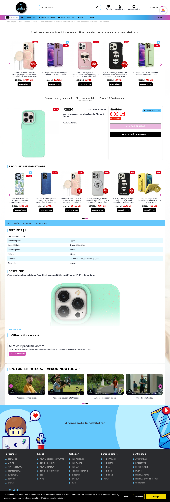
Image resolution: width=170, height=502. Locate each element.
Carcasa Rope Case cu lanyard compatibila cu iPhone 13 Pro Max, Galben (149, 200)
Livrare (11, 463)
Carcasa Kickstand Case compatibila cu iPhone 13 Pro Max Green (145, 73)
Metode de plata (15, 467)
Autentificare (141, 459)
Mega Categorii (67, 18)
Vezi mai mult (15, 329)
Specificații (13, 223)
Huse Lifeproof (109, 463)
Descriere (28, 223)
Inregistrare (140, 463)
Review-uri (41, 223)
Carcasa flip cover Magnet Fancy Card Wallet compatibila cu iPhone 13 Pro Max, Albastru (46, 200)
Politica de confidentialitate (52, 459)
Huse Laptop (77, 467)
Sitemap (11, 483)
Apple (72, 241)
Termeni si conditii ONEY (49, 471)
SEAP (92, 18)
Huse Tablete (77, 463)
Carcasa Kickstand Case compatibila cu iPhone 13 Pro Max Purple (54, 73)
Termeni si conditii (47, 463)
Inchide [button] (127, 497)
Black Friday (13, 475)
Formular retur (142, 475)
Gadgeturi (76, 475)
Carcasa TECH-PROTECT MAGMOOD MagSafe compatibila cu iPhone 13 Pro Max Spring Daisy (20, 200)
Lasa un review (71, 123)
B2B (41, 475)
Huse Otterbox (110, 459)
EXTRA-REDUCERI (48, 18)
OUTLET (83, 18)
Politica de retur (47, 467)
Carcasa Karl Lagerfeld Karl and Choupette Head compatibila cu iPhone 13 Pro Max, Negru (115, 74)
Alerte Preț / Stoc (153, 111)
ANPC (42, 479)
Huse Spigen (108, 471)
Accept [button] (156, 497)
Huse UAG (107, 467)
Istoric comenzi (141, 467)
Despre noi (12, 459)
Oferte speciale (14, 471)
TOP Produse (29, 18)
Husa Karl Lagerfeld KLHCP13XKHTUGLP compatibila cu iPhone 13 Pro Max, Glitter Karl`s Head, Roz (85, 74)
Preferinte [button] (139, 497)
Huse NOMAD (108, 475)
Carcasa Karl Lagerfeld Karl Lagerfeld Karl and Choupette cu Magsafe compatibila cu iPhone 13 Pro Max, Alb (97, 200)
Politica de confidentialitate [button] (53, 498)
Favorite (138, 471)
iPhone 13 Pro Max (77, 245)
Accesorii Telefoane (80, 471)
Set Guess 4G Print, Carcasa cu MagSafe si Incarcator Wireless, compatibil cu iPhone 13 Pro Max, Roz (24, 74)
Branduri (75, 479)
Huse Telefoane (78, 459)
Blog (74, 483)
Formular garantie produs (146, 479)
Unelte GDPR (140, 483)
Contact (160, 18)
